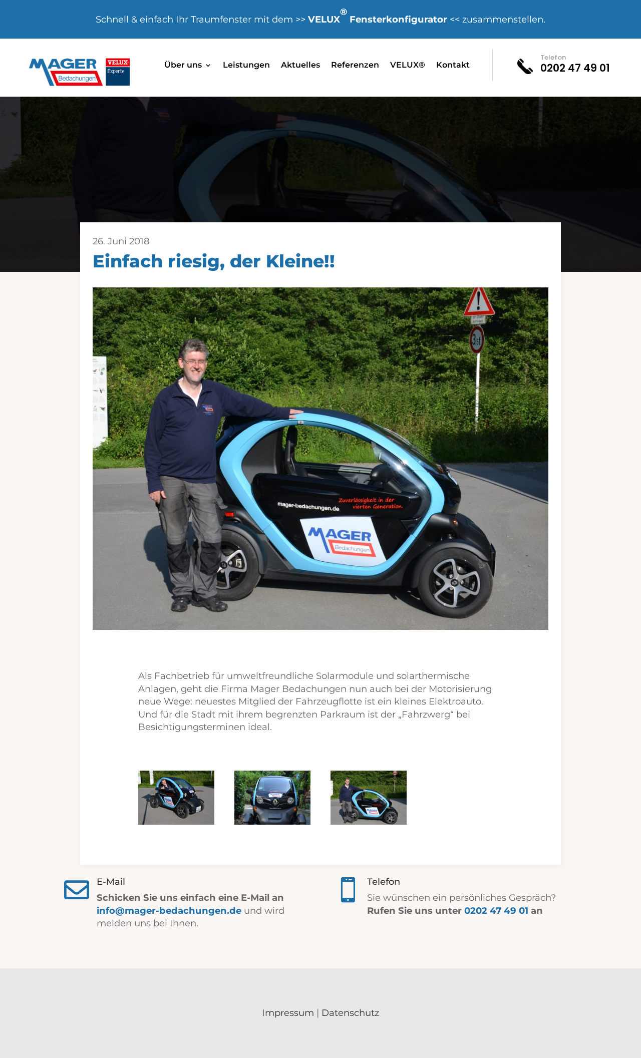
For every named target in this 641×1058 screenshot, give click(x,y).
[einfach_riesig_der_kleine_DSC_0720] (369, 822)
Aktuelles (300, 66)
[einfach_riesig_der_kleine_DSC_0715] (176, 822)
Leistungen (246, 66)
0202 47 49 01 (496, 910)
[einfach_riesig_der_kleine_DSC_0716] (272, 822)
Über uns (183, 66)
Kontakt (453, 66)
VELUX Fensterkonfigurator (377, 15)
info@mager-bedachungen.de (169, 910)
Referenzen (355, 66)
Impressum (288, 1012)
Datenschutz (350, 1012)
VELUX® (407, 66)
